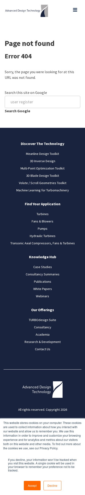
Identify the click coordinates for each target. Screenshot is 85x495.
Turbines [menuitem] (43, 214)
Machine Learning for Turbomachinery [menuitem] (42, 190)
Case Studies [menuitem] (42, 267)
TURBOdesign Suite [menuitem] (42, 320)
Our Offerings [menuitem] (42, 309)
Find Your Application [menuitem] (42, 203)
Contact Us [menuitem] (42, 349)
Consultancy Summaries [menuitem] (43, 274)
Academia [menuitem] (43, 334)
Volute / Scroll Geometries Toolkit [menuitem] (42, 183)
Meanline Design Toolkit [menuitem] (42, 154)
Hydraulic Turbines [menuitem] (42, 236)
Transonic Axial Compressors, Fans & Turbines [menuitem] (42, 243)
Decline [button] (52, 485)
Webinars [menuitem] (42, 296)
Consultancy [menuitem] (42, 327)
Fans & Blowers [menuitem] (42, 221)
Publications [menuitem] (42, 281)
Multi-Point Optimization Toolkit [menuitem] (42, 168)
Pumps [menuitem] (42, 228)
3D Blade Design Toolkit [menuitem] (42, 175)
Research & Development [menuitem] (43, 342)
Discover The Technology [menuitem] (42, 143)
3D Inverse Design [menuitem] (42, 161)
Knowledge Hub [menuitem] (42, 256)
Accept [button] (32, 485)
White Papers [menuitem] (42, 289)
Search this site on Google (26, 92)
